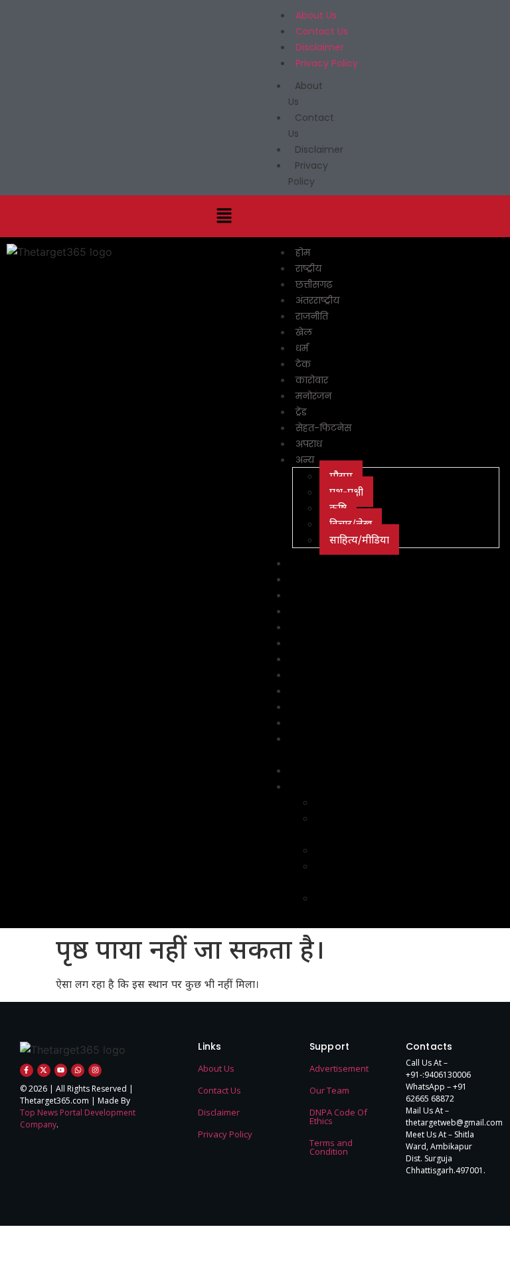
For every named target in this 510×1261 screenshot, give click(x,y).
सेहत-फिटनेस (323, 428)
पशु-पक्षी (346, 491)
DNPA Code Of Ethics (338, 1116)
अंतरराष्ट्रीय (317, 300)
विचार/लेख (350, 523)
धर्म (302, 348)
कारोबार (312, 380)
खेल (304, 332)
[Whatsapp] (77, 1070)
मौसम (341, 475)
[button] (224, 216)
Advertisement (339, 1068)
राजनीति (312, 316)
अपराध (309, 443)
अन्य (305, 459)
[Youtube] (61, 1070)
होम (303, 252)
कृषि (338, 507)
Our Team (329, 1090)
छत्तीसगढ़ (314, 284)
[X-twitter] (43, 1070)
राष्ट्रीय (308, 268)
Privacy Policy (327, 63)
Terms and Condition (331, 1147)
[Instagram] (95, 1070)
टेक (303, 364)
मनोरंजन (313, 396)
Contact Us (322, 31)
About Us (316, 15)
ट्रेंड (301, 412)
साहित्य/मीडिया (359, 539)
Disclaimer (320, 47)
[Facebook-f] (26, 1070)
